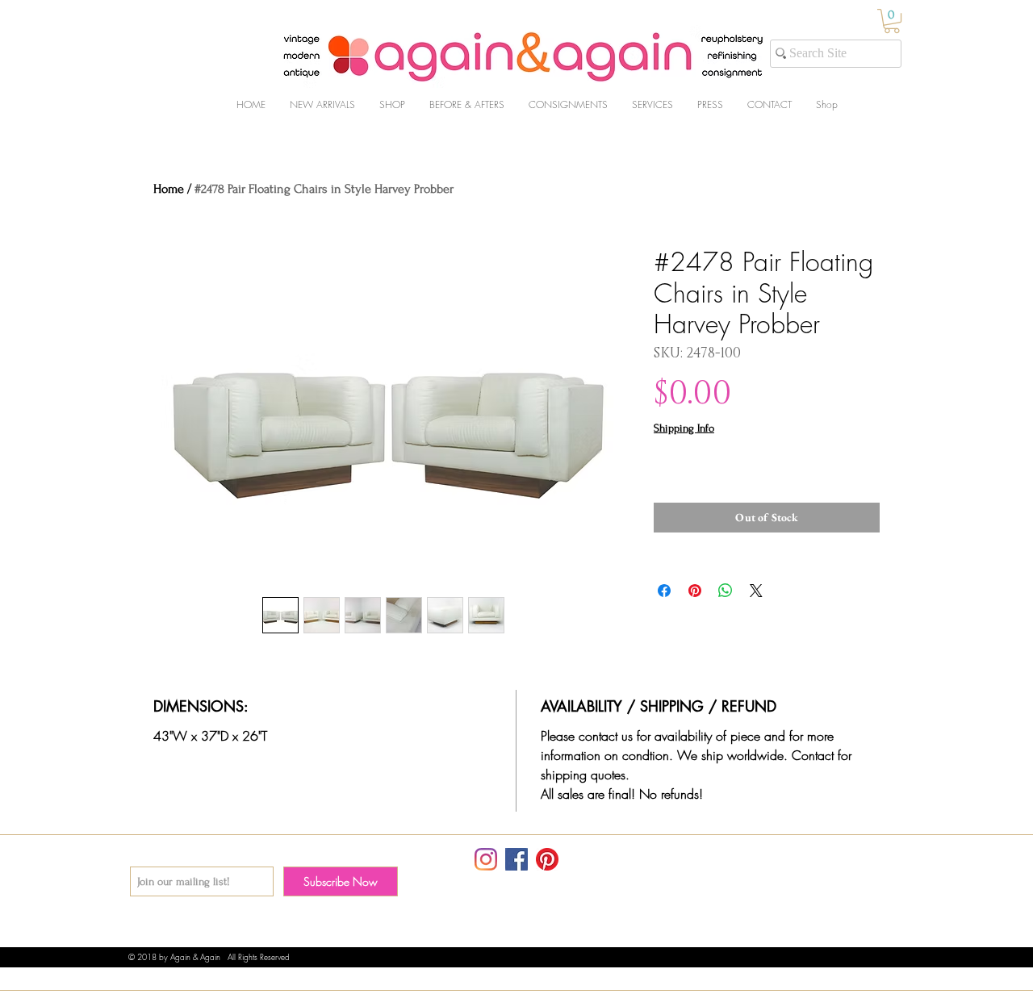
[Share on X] (756, 590)
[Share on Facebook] (664, 590)
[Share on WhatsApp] (725, 590)
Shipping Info (684, 428)
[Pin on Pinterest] (695, 590)
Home (168, 189)
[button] (891, 21)
